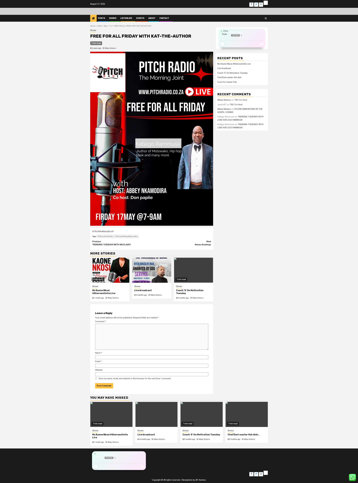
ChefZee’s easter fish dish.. (229, 77)
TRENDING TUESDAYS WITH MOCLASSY (111, 243)
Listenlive (126, 18)
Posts (101, 18)
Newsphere (187, 480)
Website (99, 370)
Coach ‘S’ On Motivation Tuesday (232, 73)
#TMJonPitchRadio (105, 236)
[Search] (266, 18)
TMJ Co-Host (241, 100)
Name (98, 353)
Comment (100, 321)
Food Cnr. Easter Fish (227, 82)
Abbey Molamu (110, 48)
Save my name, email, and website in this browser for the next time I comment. (135, 378)
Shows (112, 18)
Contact (164, 18)
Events (140, 18)
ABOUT (151, 18)
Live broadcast (143, 290)
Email (98, 361)
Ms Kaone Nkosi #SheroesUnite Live (103, 292)
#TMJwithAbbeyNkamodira (126, 236)
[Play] (222, 44)
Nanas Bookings (203, 243)
